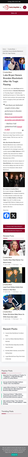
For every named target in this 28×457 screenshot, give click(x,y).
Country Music (8, 72)
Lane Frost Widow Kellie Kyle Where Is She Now (14, 340)
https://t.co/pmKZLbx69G (13, 117)
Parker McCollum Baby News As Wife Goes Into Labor (14, 346)
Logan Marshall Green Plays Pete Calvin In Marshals (15, 358)
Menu (13, 13)
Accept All (14, 454)
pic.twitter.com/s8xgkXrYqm (14, 120)
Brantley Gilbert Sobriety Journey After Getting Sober (14, 352)
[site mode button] (20, 7)
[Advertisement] (14, 30)
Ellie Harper (16, 264)
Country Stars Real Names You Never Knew (14, 334)
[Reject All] (26, 451)
